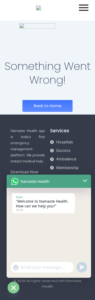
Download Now (24, 172)
